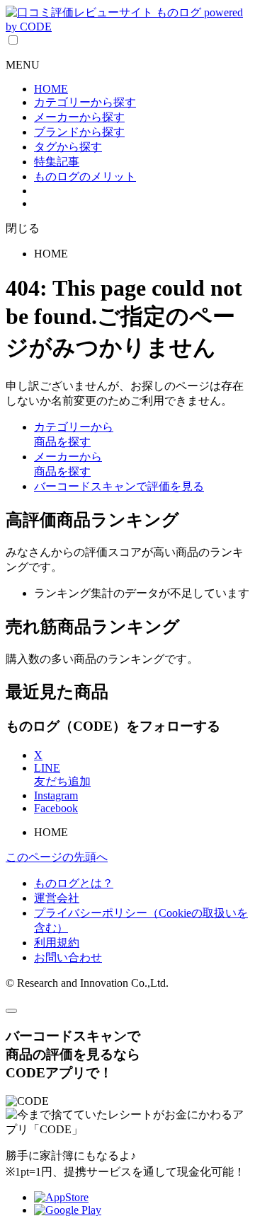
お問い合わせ (68, 957)
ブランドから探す (79, 132)
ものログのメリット (85, 176)
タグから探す (68, 147)
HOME (51, 89)
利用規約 (56, 943)
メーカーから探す (79, 117)
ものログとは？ (73, 883)
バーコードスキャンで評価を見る (119, 486)
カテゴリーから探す (85, 102)
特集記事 (56, 162)
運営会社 (56, 898)
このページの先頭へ (57, 857)
